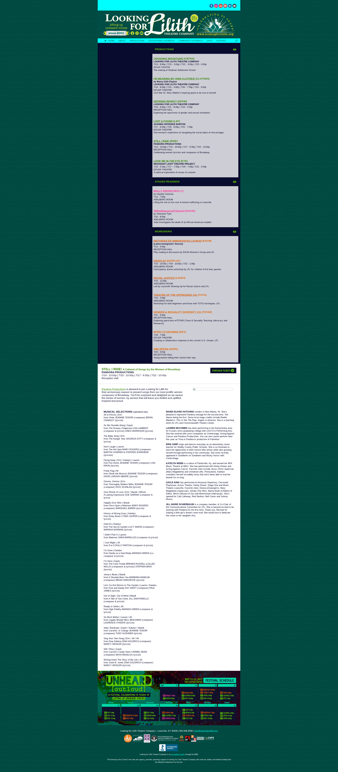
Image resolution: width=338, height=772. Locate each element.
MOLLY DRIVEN (163, 191)
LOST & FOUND (163, 121)
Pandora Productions (114, 389)
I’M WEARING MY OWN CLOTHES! (174, 78)
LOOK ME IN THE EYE (167, 161)
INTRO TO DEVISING (166, 332)
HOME (111, 40)
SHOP (209, 40)
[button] (236, 40)
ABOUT (122, 40)
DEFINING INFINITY (165, 101)
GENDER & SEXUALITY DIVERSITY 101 (177, 312)
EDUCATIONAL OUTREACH (161, 40)
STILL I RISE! (161, 141)
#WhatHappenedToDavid (169, 211)
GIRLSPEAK (161, 349)
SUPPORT (221, 40)
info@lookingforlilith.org (206, 731)
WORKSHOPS (163, 231)
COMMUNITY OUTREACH (191, 40)
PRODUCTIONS (137, 40)
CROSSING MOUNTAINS (168, 58)
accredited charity (178, 754)
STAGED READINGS (167, 181)
